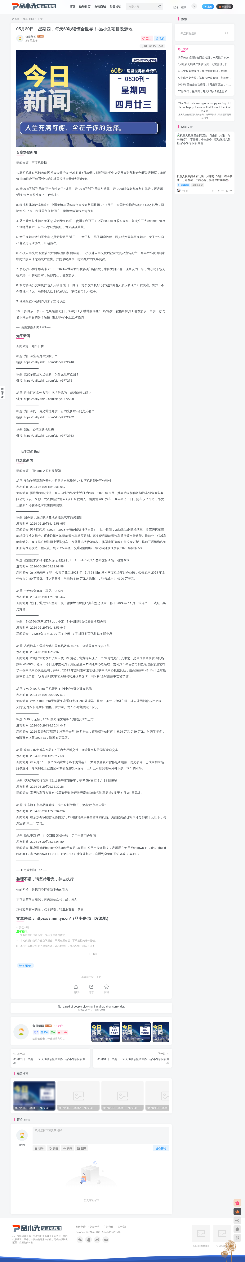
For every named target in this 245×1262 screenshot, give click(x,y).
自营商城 (100, 6)
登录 (176, 7)
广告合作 (109, 1226)
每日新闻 (28, 19)
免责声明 (95, 1226)
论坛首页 (85, 6)
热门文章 (183, 49)
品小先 (107, 1232)
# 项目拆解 (198, 178)
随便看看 (2, 393)
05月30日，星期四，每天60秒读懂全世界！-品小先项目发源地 (74, 29)
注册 (184, 7)
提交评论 (161, 1148)
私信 (162, 38)
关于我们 (122, 1226)
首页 (72, 6)
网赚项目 (185, 178)
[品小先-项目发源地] (37, 1228)
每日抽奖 (115, 6)
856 (46, 1032)
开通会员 (226, 6)
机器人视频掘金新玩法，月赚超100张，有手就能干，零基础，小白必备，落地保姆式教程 (204, 173)
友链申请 (81, 1226)
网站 (98, 1232)
